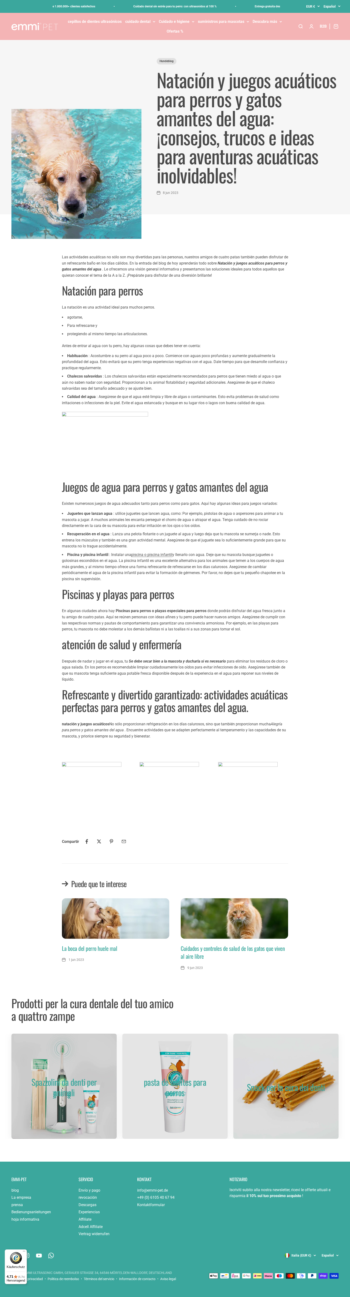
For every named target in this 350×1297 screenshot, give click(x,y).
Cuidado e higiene (174, 21)
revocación (88, 1197)
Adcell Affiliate (91, 1226)
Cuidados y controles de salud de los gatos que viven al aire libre (233, 952)
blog (15, 1190)
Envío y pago (89, 1190)
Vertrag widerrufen (94, 1234)
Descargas (87, 1205)
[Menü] (24, 1252)
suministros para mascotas (221, 21)
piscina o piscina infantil (151, 554)
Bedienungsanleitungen (31, 1212)
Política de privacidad (27, 1279)
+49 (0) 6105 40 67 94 (156, 1197)
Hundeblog (167, 61)
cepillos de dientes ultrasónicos (95, 21)
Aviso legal (168, 1279)
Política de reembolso (63, 1279)
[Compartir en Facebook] (86, 841)
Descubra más (265, 21)
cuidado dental (137, 21)
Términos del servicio (99, 1279)
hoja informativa (25, 1219)
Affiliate (85, 1219)
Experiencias (89, 1212)
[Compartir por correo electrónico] (124, 841)
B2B (323, 26)
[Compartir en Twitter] (99, 841)
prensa (17, 1205)
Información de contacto (137, 1279)
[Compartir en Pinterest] (111, 841)
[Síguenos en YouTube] (39, 1255)
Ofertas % (175, 31)
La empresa (21, 1197)
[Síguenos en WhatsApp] (51, 1255)
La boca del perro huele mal (89, 948)
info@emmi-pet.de (152, 1190)
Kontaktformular (151, 1205)
